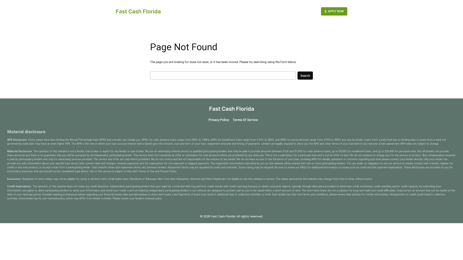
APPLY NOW (336, 11)
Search (305, 75)
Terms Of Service (245, 120)
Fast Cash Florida (138, 11)
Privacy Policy (219, 120)
